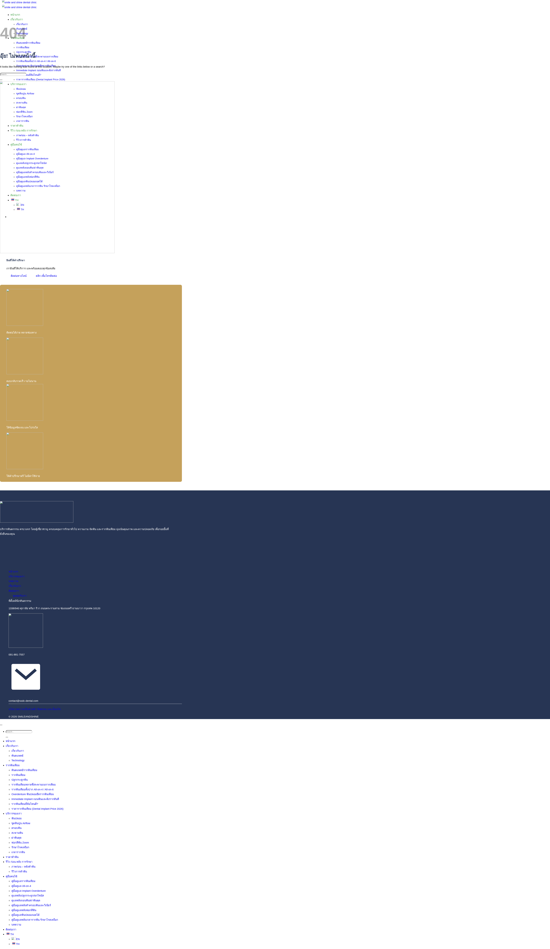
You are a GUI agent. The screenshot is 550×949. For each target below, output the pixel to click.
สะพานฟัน (17, 832)
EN (18, 939)
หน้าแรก (15, 14)
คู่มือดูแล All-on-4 (21, 885)
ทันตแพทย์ (17, 755)
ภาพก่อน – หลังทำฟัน (23, 866)
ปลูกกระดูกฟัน (19, 779)
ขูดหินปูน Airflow (20, 823)
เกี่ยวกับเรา (12, 745)
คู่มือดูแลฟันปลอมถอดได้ (25, 914)
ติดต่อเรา (11, 929)
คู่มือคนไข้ (11, 876)
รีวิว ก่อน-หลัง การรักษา (19, 861)
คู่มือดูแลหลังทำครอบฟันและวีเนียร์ (31, 905)
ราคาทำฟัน (12, 857)
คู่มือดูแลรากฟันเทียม (23, 881)
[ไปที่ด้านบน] (1, 724)
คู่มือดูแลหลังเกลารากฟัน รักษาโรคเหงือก (34, 919)
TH (12, 934)
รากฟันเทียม (13, 765)
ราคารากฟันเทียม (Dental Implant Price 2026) (40, 79)
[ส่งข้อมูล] (1, 79)
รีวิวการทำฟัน (19, 871)
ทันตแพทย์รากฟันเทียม (28, 42)
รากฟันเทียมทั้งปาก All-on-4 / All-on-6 (36, 61)
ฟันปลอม (16, 818)
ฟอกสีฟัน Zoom (20, 842)
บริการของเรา (14, 813)
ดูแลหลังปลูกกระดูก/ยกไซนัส (27, 895)
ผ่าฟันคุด (16, 837)
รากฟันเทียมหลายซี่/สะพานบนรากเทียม (37, 56)
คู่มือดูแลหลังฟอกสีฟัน (23, 910)
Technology (17, 760)
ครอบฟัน (16, 827)
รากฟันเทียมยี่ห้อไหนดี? (28, 74)
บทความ (16, 924)
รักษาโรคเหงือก (20, 847)
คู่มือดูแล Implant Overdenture (28, 890)
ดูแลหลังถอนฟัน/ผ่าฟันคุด (25, 900)
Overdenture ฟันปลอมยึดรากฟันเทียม (32, 794)
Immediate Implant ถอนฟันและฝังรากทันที (38, 70)
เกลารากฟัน (18, 852)
